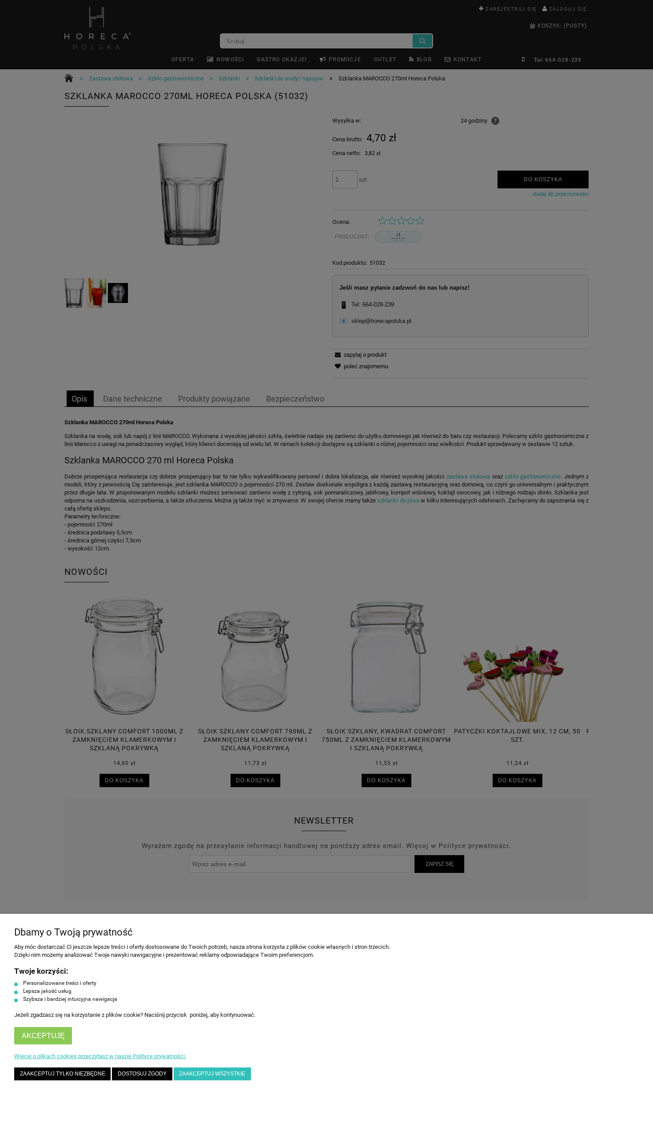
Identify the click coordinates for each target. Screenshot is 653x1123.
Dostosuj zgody (142, 1073)
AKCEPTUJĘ (43, 1035)
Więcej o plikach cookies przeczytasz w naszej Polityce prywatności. (100, 1056)
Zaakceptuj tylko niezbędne (62, 1073)
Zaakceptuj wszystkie (212, 1073)
